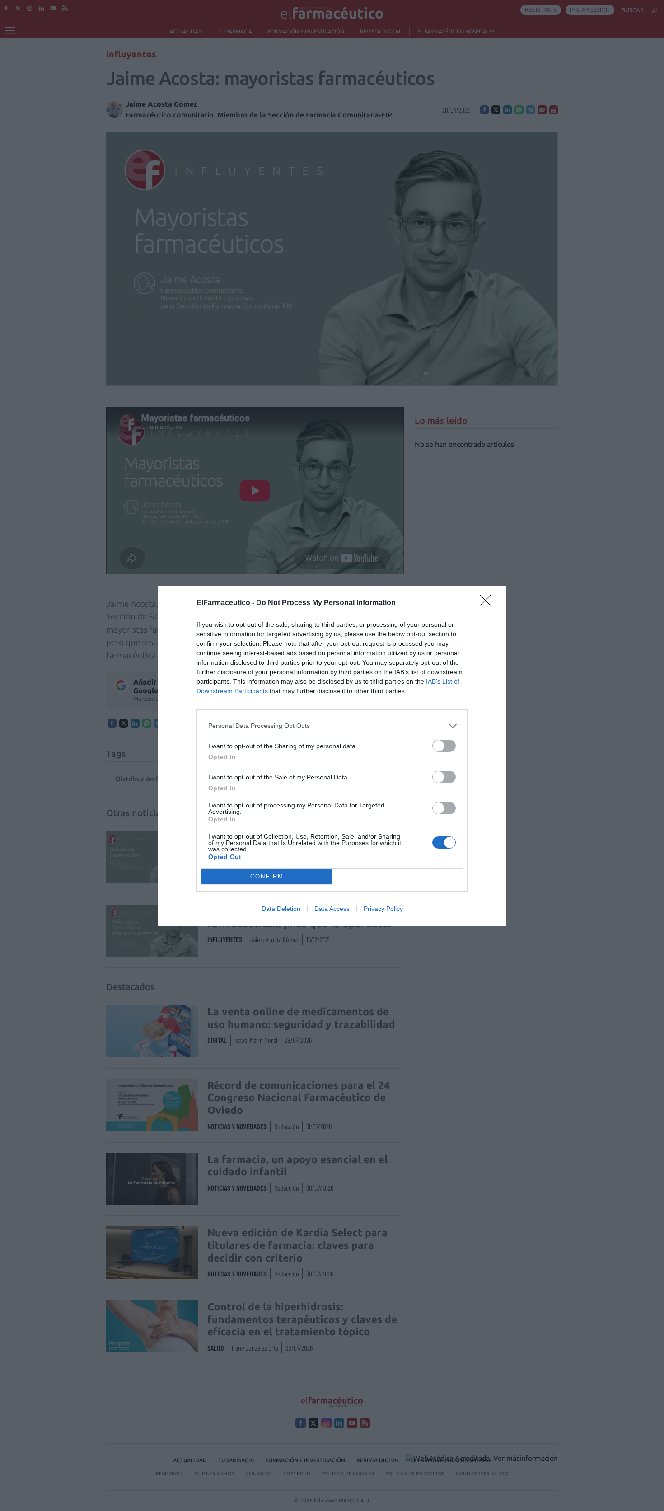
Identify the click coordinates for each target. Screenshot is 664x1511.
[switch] (444, 746)
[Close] (488, 603)
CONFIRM (267, 876)
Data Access (332, 908)
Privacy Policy (383, 908)
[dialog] (332, 756)
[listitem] (332, 726)
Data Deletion (281, 908)
